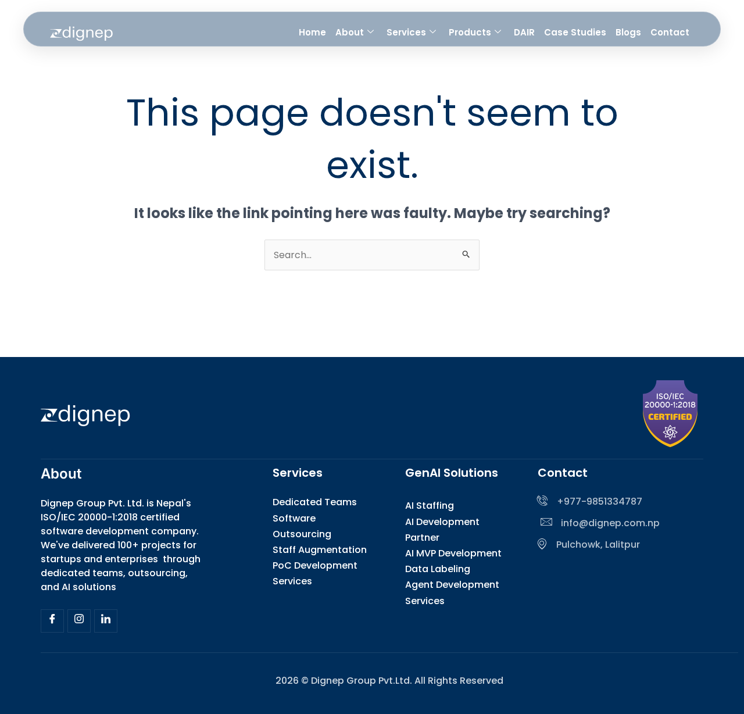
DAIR (524, 32)
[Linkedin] (105, 621)
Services (406, 32)
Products (470, 32)
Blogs (628, 32)
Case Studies (575, 32)
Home (312, 32)
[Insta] (79, 621)
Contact (669, 32)
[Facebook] (52, 621)
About (349, 32)
